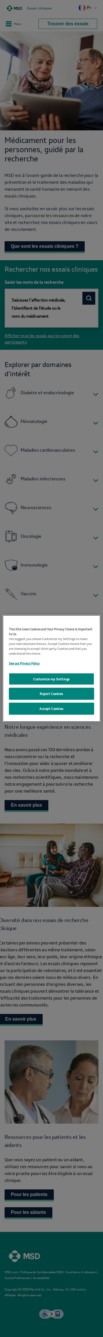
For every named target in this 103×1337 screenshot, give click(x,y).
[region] (51, 668)
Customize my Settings (51, 678)
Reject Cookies (51, 696)
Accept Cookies (51, 711)
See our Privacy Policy (24, 661)
